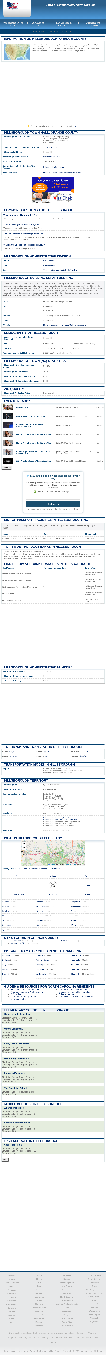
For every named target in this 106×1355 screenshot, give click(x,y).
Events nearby (17, 401)
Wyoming (94, 1322)
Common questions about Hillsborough (40, 210)
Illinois (39, 1279)
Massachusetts (39, 1308)
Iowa (39, 1286)
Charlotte (6, 955)
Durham (56, 869)
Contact (58, 1351)
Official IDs (16, 994)
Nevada (66, 1279)
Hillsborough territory (26, 780)
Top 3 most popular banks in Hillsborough (42, 546)
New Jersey (67, 1286)
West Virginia (94, 1315)
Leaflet (52, 865)
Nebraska (67, 1275)
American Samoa (11, 1283)
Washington (94, 1311)
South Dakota (94, 1279)
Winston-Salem (42, 960)
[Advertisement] (53, 92)
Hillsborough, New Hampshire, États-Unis (60, 820)
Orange (46, 270)
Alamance (40, 916)
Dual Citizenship (18, 999)
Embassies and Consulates (92, 24)
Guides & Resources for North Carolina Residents (49, 986)
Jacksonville (41, 974)
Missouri (39, 1322)
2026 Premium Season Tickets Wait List (33, 461)
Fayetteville (75, 960)
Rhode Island (67, 1326)
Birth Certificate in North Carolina (26, 990)
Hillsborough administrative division (37, 256)
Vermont (94, 1304)
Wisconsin (94, 1318)
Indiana (39, 1282)
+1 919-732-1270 (50, 147)
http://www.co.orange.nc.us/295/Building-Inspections (64, 325)
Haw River (6, 911)
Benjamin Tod (22, 407)
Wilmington (41, 965)
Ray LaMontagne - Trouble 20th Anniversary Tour (30, 425)
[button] (24, 844)
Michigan (39, 1311)
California (11, 1293)
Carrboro (26, 869)
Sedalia (74, 930)
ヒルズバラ (85, 751)
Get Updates (53, 504)
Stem (87, 876)
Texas (94, 1286)
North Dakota (67, 1300)
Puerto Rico (67, 1322)
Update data (22, 1351)
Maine (39, 1300)
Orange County (52, 31)
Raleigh (39, 955)
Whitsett (74, 925)
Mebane (34, 869)
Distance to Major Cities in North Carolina (42, 951)
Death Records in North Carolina (74, 990)
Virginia (94, 1307)
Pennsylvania (67, 1318)
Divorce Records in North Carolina (75, 992)
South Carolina (94, 1275)
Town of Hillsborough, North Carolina (70, 4)
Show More (6, 468)
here (77, 126)
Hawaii (12, 1322)
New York (67, 1293)
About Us (48, 1351)
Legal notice (10, 1351)
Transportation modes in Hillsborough (39, 764)
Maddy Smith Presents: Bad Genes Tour (33, 434)
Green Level (41, 906)
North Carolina (38, 31)
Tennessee (94, 1282)
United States (48, 261)
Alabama (12, 1276)
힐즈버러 (13, 756)
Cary (38, 925)
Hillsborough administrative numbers (38, 667)
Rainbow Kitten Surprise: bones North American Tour (33, 452)
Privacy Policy (36, 1351)
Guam (11, 1319)
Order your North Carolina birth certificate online (63, 173)
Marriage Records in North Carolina (27, 992)
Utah (94, 1300)
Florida (12, 1311)
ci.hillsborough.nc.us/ (76, 51)
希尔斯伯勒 (83, 756)
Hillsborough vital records (53, 167)
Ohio (67, 1308)
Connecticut (11, 1304)
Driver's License (66, 994)
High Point (75, 965)
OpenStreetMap (70, 865)
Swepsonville (18, 894)
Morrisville (6, 916)
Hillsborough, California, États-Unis (57, 818)
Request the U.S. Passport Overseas (76, 997)
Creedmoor (7, 925)
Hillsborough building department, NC (38, 278)
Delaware (12, 1308)
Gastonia (6, 974)
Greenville (75, 969)
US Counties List (38, 24)
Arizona (11, 1286)
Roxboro (39, 920)
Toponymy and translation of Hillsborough (44, 747)
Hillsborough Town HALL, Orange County (41, 132)
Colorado (12, 1297)
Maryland (39, 1304)
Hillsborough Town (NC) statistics (35, 361)
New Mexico (67, 1290)
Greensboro (76, 955)
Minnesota (39, 1315)
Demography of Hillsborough (31, 332)
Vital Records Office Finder (13, 24)
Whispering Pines (19, 943)
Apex (4, 930)
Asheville (40, 969)
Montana (39, 1326)
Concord (5, 969)
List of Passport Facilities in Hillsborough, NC (46, 519)
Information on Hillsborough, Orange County (45, 38)
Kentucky (39, 1293)
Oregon (66, 1315)
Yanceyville (41, 930)
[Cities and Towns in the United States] (15, 6)
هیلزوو (46, 751)
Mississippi (39, 1318)
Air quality (14, 389)
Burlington (75, 911)
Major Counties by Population (63, 24)
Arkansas (12, 1290)
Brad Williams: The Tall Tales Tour (31, 416)
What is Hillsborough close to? (33, 838)
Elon (72, 916)
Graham (39, 911)
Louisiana (39, 1297)
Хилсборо (49, 756)
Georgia (11, 1315)
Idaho (39, 1275)
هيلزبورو (12, 751)
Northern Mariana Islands (67, 1304)
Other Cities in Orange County (31, 937)
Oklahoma (66, 1311)
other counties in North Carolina (64, 270)
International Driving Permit (23, 997)
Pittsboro (74, 920)
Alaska (12, 1279)
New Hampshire (67, 1282)
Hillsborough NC (67, 31)
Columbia (11, 1301)
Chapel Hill (44, 869)
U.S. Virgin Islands (94, 1290)
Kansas (39, 1290)
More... (5, 1160)
